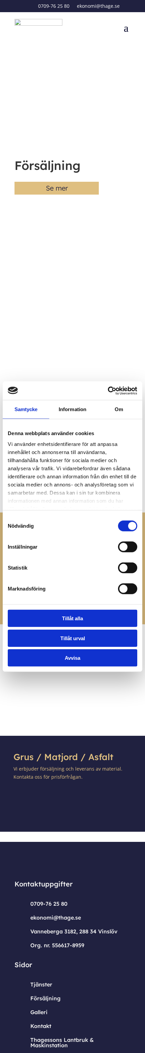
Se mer (57, 188)
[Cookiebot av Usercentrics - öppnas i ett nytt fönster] (107, 390)
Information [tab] (72, 409)
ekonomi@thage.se (98, 6)
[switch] (127, 547)
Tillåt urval (72, 638)
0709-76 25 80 (53, 6)
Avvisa (72, 658)
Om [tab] (119, 409)
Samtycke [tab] (26, 409)
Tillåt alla (72, 618)
